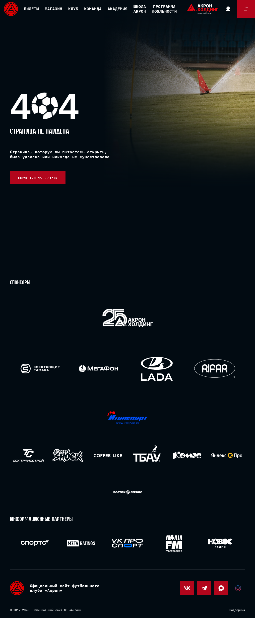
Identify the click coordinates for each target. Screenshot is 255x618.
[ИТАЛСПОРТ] (127, 418)
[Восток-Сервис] (127, 492)
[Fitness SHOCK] (67, 455)
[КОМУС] (187, 455)
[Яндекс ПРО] (226, 455)
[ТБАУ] (147, 455)
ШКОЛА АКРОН (139, 9)
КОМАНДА (93, 8)
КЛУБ (73, 8)
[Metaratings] (81, 543)
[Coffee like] (107, 455)
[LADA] (156, 368)
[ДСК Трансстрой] (28, 455)
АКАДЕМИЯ (118, 8)
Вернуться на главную (38, 177)
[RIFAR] (215, 368)
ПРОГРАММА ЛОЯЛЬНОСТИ (164, 9)
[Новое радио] (220, 543)
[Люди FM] (174, 543)
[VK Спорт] (127, 543)
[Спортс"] (34, 543)
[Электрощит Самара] (40, 368)
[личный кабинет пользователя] (228, 9)
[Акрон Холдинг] (128, 319)
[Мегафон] (98, 368)
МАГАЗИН (53, 8)
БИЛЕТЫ (31, 8)
